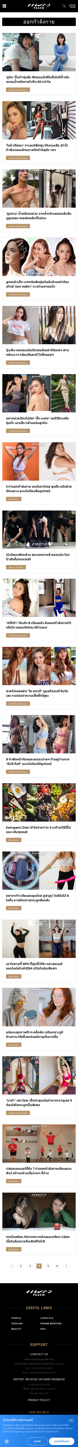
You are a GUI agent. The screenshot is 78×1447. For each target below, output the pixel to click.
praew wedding (51, 1323)
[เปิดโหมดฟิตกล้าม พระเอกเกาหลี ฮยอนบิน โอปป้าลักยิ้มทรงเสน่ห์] (39, 530)
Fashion (16, 1323)
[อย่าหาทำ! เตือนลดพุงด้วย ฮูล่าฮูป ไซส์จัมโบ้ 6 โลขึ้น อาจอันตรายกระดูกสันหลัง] (39, 870)
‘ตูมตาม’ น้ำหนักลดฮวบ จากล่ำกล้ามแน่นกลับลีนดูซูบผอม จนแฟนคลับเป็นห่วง (38, 215)
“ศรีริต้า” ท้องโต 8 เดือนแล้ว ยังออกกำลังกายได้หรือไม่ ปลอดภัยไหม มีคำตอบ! (38, 625)
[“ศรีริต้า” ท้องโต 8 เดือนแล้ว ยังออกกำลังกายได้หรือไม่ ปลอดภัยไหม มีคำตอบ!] (39, 598)
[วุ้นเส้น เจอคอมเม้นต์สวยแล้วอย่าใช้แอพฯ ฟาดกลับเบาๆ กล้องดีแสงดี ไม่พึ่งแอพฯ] (39, 325)
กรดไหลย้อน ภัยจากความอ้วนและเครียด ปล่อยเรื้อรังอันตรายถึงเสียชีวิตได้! (38, 1239)
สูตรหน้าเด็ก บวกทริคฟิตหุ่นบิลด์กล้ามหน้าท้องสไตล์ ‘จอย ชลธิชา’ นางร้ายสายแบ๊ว (37, 284)
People (16, 1318)
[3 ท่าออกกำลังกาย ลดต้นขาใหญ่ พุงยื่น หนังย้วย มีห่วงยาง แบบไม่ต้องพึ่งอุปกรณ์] (39, 461)
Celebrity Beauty (18, 89)
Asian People (16, 567)
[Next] (66, 1266)
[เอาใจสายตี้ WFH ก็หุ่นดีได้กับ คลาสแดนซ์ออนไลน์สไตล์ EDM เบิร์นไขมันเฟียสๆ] (39, 939)
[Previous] (12, 1266)
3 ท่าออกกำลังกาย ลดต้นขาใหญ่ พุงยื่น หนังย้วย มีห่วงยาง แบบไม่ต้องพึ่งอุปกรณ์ (39, 488)
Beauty (16, 1329)
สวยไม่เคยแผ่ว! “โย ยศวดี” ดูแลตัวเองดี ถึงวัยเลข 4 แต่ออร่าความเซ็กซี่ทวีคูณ (37, 693)
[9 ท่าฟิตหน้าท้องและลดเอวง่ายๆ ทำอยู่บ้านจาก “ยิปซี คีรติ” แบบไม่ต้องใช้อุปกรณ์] (39, 734)
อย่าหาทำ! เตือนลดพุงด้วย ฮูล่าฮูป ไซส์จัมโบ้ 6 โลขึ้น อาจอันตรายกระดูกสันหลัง (37, 898)
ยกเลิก (37, 1441)
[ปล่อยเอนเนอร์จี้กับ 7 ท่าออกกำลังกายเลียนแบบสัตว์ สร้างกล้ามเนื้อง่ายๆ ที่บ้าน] (39, 1143)
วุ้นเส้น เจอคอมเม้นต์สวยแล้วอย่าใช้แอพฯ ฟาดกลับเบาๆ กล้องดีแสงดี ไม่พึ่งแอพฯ (37, 352)
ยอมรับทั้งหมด (61, 1441)
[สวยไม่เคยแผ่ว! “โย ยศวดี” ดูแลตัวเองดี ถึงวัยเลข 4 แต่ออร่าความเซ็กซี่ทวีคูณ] (39, 666)
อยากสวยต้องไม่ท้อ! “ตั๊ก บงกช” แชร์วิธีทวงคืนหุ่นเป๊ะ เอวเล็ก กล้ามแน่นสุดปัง (37, 420)
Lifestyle (46, 1318)
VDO (43, 1329)
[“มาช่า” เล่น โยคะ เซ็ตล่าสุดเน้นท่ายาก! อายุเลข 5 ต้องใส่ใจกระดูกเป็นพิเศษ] (39, 1075)
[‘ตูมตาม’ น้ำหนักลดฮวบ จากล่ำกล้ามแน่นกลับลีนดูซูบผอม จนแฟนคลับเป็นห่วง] (39, 188)
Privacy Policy (39, 1400)
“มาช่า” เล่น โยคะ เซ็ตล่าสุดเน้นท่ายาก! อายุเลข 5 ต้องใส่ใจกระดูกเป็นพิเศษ (39, 1102)
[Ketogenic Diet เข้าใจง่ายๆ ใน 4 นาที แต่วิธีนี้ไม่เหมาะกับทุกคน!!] (39, 802)
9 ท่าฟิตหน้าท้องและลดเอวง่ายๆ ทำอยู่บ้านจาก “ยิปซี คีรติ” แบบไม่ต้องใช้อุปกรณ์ (37, 761)
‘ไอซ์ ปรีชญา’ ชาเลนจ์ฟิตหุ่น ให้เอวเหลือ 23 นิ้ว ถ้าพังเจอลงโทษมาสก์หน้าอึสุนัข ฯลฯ (37, 147)
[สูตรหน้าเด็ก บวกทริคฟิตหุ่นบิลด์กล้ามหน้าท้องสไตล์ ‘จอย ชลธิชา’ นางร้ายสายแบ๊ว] (39, 257)
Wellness (14, 499)
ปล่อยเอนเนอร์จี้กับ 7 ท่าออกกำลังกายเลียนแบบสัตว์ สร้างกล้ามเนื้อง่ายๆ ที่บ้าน (39, 1170)
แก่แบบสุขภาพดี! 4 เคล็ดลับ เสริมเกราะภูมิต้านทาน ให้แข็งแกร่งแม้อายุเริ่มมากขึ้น (34, 1034)
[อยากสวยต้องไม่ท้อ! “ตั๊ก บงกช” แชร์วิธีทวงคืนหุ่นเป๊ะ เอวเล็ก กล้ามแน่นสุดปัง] (39, 393)
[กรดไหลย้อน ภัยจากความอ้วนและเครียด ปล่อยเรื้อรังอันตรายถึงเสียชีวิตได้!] (39, 1212)
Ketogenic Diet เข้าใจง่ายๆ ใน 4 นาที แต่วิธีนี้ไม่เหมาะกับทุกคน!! (38, 829)
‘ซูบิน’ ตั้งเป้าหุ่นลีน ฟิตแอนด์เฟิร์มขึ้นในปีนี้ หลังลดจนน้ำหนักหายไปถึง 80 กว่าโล (37, 79)
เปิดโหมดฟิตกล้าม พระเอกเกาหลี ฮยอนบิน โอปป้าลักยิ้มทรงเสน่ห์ (38, 557)
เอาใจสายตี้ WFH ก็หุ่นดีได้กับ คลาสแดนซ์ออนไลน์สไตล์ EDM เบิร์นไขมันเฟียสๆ (34, 966)
